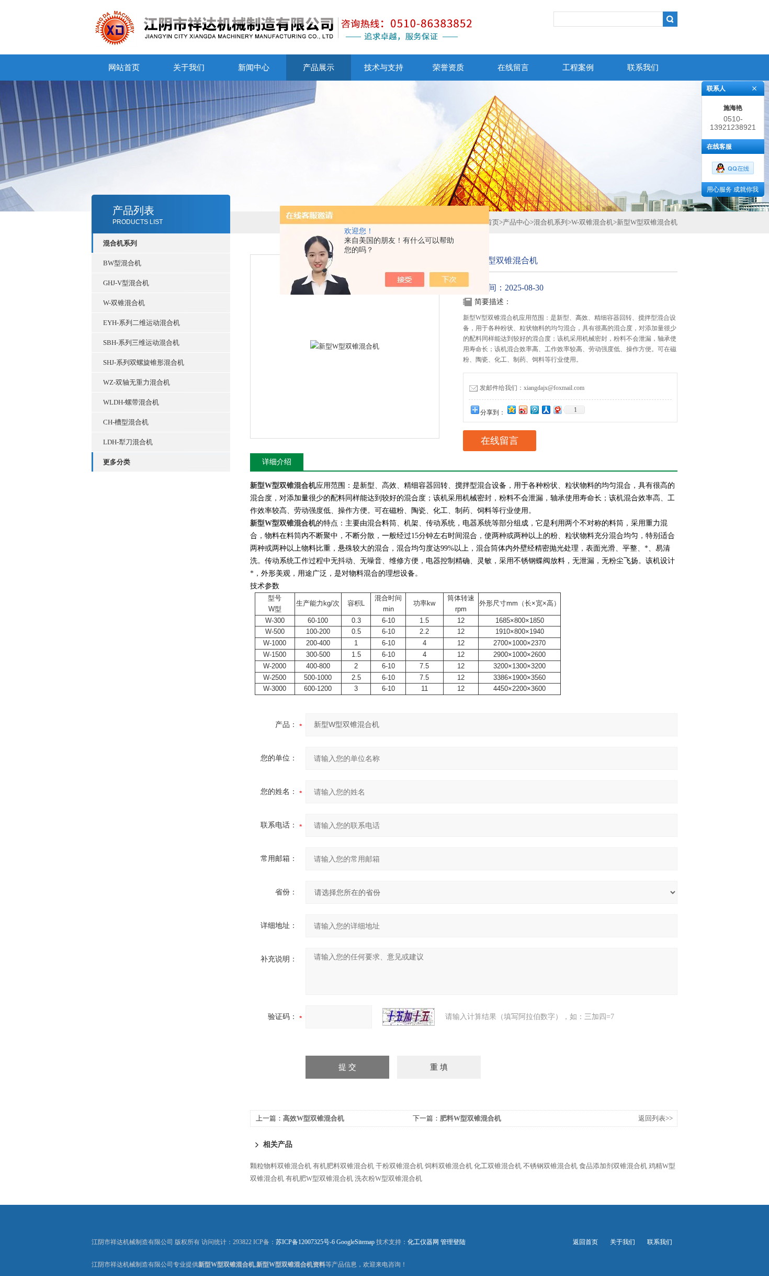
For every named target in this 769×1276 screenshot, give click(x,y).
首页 (492, 222)
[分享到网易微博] (557, 409)
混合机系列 (551, 222)
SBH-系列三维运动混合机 (141, 342)
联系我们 (643, 67)
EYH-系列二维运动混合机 (141, 323)
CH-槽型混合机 (126, 422)
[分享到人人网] (545, 409)
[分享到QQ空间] (511, 409)
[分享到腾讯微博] (534, 409)
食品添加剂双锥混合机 (613, 1166)
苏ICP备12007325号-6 (305, 1242)
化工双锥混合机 (498, 1166)
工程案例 (578, 67)
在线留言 (513, 67)
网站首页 (124, 67)
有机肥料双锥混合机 (343, 1166)
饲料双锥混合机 (448, 1166)
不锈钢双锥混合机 (550, 1166)
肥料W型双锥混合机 (470, 1118)
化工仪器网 (423, 1242)
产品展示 (318, 67)
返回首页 (585, 1242)
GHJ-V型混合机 (126, 283)
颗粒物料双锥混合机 (280, 1166)
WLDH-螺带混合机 (131, 402)
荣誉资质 (448, 67)
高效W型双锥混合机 (313, 1118)
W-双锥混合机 (124, 303)
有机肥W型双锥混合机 (319, 1178)
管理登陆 (453, 1242)
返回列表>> (655, 1118)
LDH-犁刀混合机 (128, 442)
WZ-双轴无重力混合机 (136, 382)
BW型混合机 (122, 263)
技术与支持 (383, 67)
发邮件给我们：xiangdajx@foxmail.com (532, 387)
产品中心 (516, 222)
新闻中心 (253, 67)
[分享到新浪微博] (522, 409)
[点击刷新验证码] (408, 1017)
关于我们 (189, 67)
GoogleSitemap (355, 1242)
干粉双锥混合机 (399, 1166)
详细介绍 (276, 462)
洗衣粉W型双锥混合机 (388, 1178)
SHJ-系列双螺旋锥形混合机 (143, 362)
